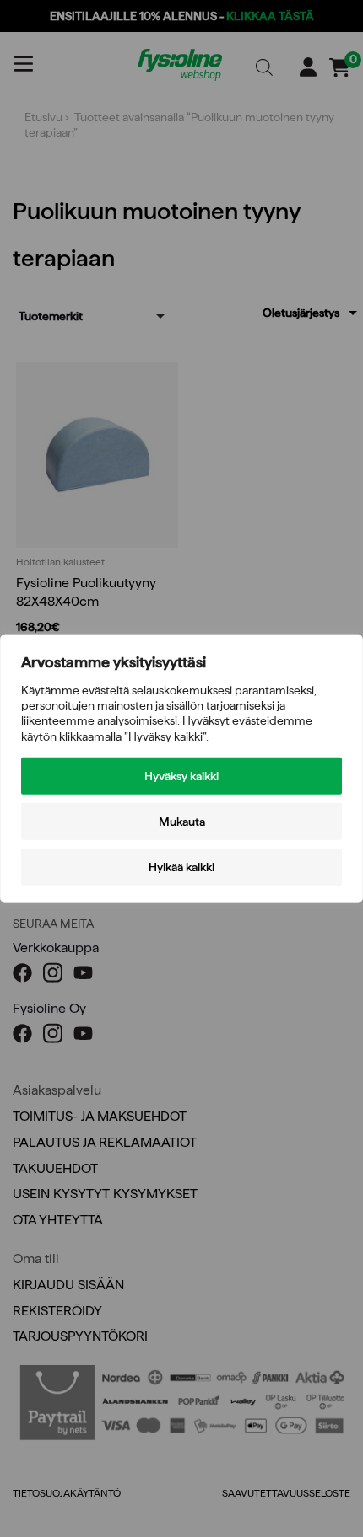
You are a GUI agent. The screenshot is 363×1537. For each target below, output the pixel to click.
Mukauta (182, 820)
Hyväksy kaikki (181, 775)
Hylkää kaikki (181, 866)
